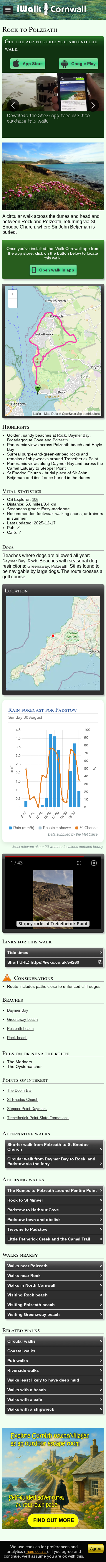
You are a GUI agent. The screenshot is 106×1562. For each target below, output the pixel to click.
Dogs (8, 547)
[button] (8, 10)
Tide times (17, 952)
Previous (13, 105)
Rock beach (17, 1038)
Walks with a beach (26, 1389)
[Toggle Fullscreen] (79, 863)
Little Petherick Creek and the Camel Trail (48, 1239)
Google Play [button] (83, 63)
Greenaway (38, 566)
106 (35, 499)
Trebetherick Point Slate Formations (38, 1118)
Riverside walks (23, 1370)
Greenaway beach (22, 1019)
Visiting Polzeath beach (31, 1304)
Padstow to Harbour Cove (33, 1209)
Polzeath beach (20, 1028)
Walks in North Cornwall (31, 1285)
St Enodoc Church (22, 1099)
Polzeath (60, 440)
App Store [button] (33, 63)
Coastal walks (21, 1351)
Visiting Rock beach (27, 1295)
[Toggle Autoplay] (94, 863)
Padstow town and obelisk (34, 1219)
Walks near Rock (24, 1275)
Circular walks (21, 1341)
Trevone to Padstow (27, 1229)
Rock (61, 435)
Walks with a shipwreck (30, 1409)
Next (93, 105)
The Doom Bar (19, 1090)
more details (36, 1551)
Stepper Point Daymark (27, 1109)
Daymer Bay (79, 435)
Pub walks (17, 1360)
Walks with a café (24, 1399)
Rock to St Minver (25, 1200)
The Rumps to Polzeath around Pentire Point (52, 1190)
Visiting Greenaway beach (33, 1314)
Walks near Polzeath (27, 1265)
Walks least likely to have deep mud (43, 1380)
